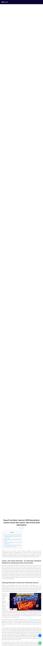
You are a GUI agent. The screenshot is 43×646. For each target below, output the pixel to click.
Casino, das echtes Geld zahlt (31, 619)
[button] (39, 635)
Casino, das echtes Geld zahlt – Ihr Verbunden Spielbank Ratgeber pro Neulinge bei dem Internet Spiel (12, 536)
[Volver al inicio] (5, 2)
